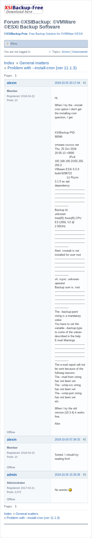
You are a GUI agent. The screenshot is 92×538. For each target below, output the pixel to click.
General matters (34, 63)
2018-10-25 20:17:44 (67, 82)
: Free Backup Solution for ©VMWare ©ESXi (43, 33)
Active (66, 51)
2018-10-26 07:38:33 (67, 439)
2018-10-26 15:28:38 (67, 474)
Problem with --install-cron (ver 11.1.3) (42, 68)
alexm (11, 83)
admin (12, 474)
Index (9, 63)
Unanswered (79, 51)
